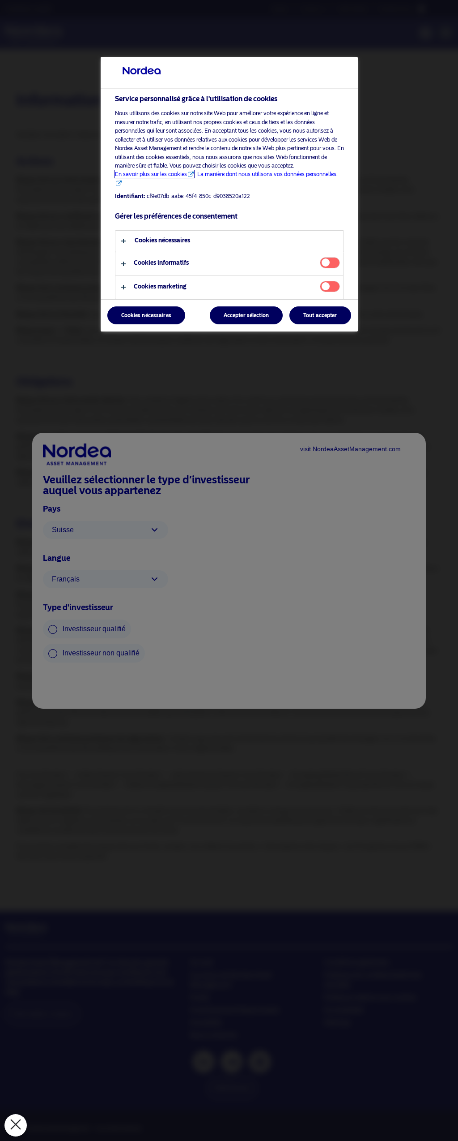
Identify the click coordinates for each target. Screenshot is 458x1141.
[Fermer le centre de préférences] (15, 1125)
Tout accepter (320, 315)
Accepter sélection (246, 315)
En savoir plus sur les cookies (151, 174)
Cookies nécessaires (146, 315)
